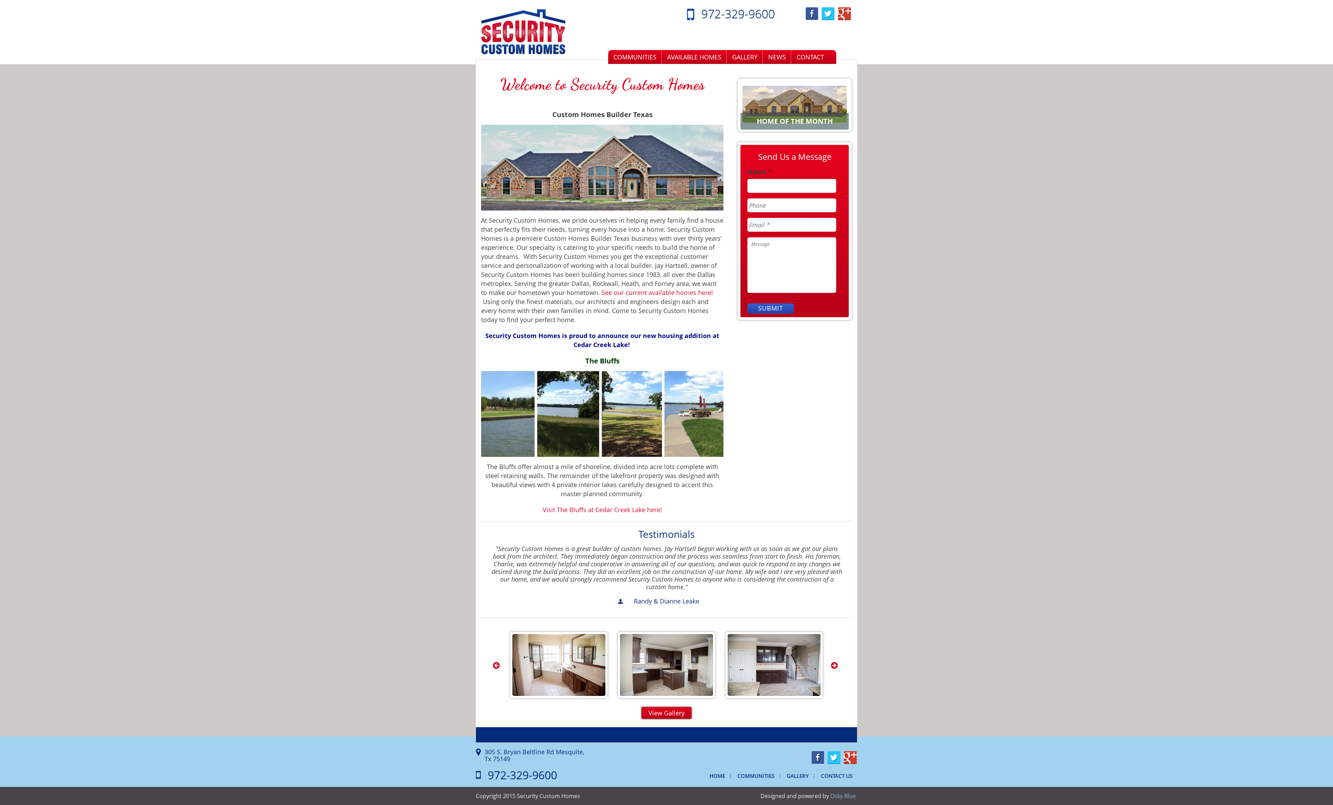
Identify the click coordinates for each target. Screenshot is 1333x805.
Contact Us (837, 775)
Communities (634, 57)
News (777, 57)
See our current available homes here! (657, 292)
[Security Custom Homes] (523, 31)
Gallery (744, 57)
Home (717, 775)
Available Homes (694, 57)
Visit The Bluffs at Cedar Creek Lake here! (602, 510)
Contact (810, 57)
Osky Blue (843, 796)
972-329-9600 (738, 14)
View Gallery (666, 713)
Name (759, 172)
